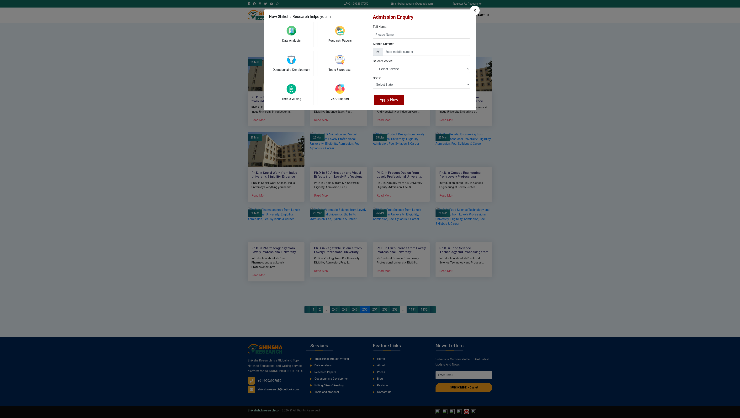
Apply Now (389, 99)
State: (377, 78)
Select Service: (383, 61)
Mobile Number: (383, 44)
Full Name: (380, 27)
